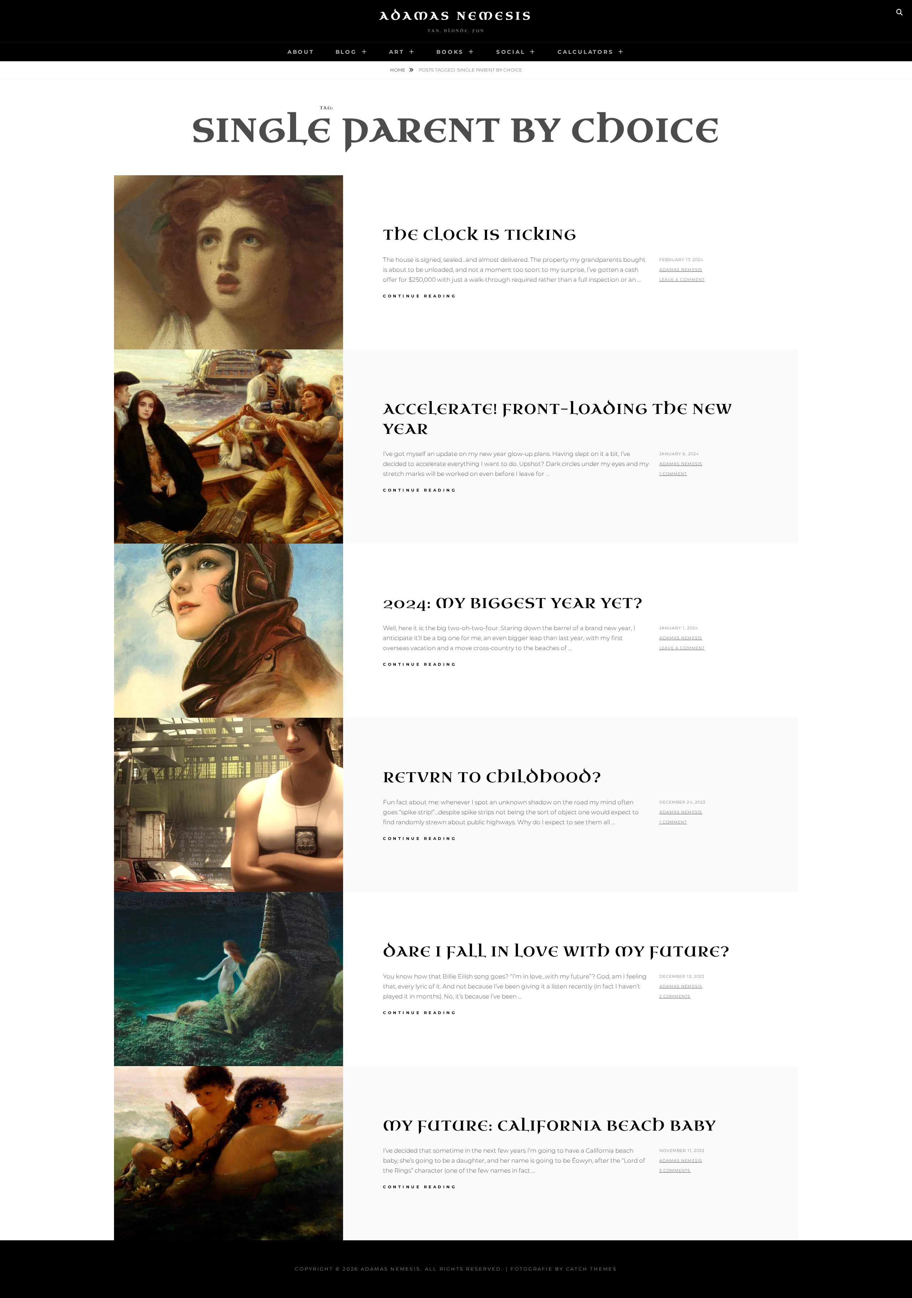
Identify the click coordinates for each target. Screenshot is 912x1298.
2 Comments (675, 996)
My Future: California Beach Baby (549, 1126)
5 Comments (675, 1170)
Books (450, 51)
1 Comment (673, 473)
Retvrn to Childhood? (492, 777)
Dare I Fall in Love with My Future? (556, 952)
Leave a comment (682, 279)
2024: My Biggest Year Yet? (513, 603)
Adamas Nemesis (456, 16)
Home (398, 70)
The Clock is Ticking (480, 235)
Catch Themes (591, 1269)
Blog (346, 51)
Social (510, 51)
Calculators (585, 51)
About (300, 51)
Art (396, 51)
